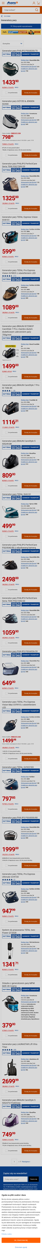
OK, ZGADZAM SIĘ (21, 1240)
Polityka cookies (7, 1234)
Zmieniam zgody (21, 1247)
